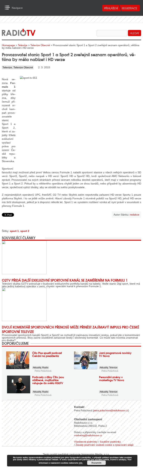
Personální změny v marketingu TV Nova (111, 378)
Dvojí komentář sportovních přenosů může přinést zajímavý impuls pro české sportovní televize (70, 329)
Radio (45, 367)
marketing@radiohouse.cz (88, 435)
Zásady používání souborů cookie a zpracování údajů (104, 445)
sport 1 (14, 230)
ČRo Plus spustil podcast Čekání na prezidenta (47, 354)
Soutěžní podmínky (110, 441)
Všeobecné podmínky (86, 441)
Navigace (8, 8)
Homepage (8, 45)
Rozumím (96, 462)
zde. (81, 462)
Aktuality (37, 367)
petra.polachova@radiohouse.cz (110, 410)
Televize (22, 45)
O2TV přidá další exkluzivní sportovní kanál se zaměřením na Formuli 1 (65, 280)
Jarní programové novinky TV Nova (115, 354)
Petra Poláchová (43, 371)
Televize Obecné (40, 45)
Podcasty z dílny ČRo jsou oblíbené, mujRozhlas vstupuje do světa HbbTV (48, 380)
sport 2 (24, 230)
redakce (134, 214)
